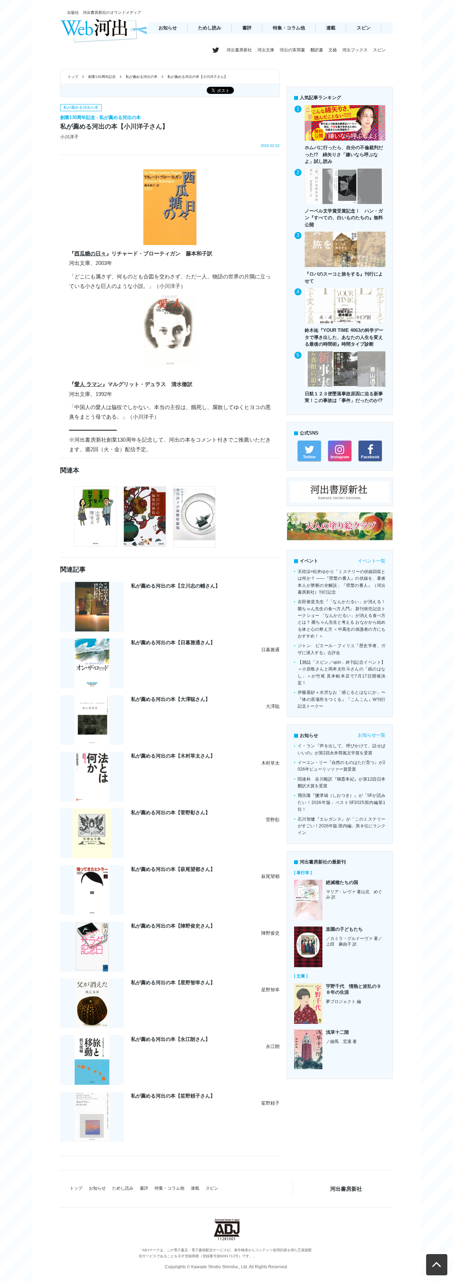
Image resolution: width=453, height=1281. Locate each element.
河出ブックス (355, 49)
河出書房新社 (239, 49)
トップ (73, 77)
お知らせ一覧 (371, 735)
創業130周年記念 (102, 77)
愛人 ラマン (88, 384)
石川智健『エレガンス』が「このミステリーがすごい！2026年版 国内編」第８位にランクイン (341, 826)
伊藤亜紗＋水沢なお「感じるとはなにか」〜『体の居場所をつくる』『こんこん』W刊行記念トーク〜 (341, 699)
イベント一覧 (371, 560)
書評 (247, 27)
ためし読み (209, 27)
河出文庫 (265, 49)
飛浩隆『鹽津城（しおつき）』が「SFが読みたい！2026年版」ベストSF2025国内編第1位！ (341, 802)
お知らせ (168, 27)
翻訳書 (316, 49)
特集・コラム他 (289, 27)
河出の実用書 (292, 49)
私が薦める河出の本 (141, 77)
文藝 (332, 49)
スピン (364, 27)
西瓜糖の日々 (90, 253)
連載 (331, 27)
